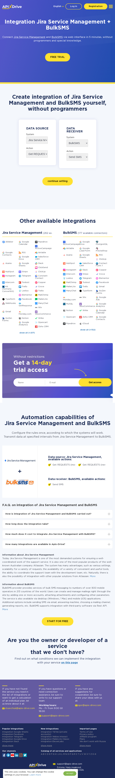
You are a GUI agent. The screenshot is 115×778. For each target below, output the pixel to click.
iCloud (86, 323)
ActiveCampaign (43, 248)
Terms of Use (86, 732)
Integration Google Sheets (15, 732)
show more (7, 746)
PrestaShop (101, 251)
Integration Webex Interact (54, 737)
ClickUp (42, 272)
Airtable (42, 252)
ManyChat (43, 303)
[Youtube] (12, 755)
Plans (82, 739)
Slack (40, 263)
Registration (96, 6)
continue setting (58, 181)
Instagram (10, 276)
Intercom (9, 282)
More (93, 576)
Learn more (35, 775)
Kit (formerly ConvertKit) (8, 289)
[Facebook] (4, 755)
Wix (40, 307)
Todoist (25, 282)
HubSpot (9, 272)
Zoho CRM (43, 326)
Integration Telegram (12, 737)
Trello (24, 286)
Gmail (8, 312)
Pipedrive (42, 242)
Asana (8, 263)
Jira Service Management (29, 37)
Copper (42, 282)
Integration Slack (10, 741)
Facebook (27, 299)
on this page (69, 663)
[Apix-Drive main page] (12, 6)
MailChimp (43, 295)
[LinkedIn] (16, 755)
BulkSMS (57, 37)
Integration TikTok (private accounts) (54, 733)
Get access (95, 382)
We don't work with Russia (93, 741)
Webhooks (10, 303)
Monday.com (25, 314)
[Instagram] (21, 755)
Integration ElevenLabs (52, 741)
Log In (73, 6)
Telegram (26, 276)
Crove (41, 286)
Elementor (27, 295)
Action (29, 148)
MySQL (69, 304)
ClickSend (43, 267)
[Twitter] (25, 755)
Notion (25, 318)
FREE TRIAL (57, 57)
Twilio (41, 291)
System (30, 134)
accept (69, 773)
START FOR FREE (57, 621)
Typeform (10, 299)
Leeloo (25, 291)
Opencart (43, 322)
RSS (24, 252)
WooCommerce (43, 314)
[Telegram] (8, 755)
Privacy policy (87, 734)
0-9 (94, 754)
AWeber (9, 242)
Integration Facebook (13, 734)
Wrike (41, 318)
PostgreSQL (102, 244)
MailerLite (43, 299)
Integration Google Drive (14, 739)
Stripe (25, 272)
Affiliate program (88, 737)
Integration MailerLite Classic (55, 739)
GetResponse (25, 306)
